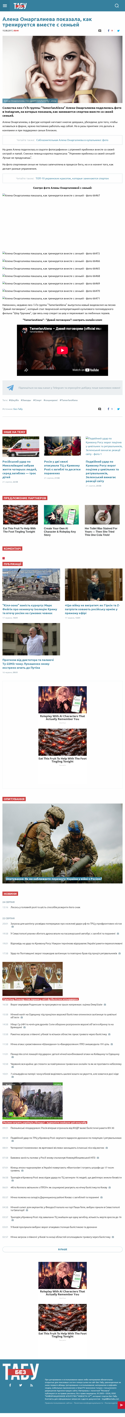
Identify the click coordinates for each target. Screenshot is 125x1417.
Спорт (38, 400)
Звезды (26, 400)
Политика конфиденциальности (88, 1403)
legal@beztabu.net (110, 1399)
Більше (62, 1249)
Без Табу (18, 409)
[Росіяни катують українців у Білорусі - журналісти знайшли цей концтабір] (62, 1101)
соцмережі (51, 400)
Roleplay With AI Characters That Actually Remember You (62, 1292)
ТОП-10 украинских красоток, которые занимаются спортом (72, 178)
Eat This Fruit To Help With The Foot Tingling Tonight (63, 1335)
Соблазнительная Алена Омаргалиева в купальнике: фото (72, 140)
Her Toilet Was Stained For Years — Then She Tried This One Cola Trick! (101, 531)
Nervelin (62, 1340)
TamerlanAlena (69, 400)
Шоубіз (15, 400)
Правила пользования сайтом (58, 1403)
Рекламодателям (113, 1403)
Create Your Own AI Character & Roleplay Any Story (60, 531)
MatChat (62, 1298)
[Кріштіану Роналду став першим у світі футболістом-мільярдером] (62, 980)
